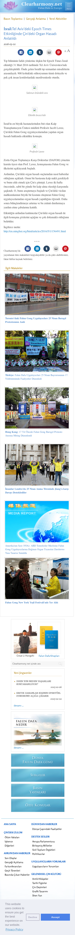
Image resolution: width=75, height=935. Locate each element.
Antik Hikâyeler (40, 878)
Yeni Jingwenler (23, 673)
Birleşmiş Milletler (42, 845)
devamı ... (19, 705)
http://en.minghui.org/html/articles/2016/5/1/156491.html (35, 231)
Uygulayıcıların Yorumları (45, 866)
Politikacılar (38, 853)
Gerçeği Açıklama (14, 862)
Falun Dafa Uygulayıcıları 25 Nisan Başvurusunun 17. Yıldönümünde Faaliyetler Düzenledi (36, 376)
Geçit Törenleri (12, 870)
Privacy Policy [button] (14, 929)
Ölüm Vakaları (12, 837)
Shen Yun (37, 895)
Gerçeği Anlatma (36, 18)
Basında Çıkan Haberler (17, 874)
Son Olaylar (11, 858)
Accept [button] (55, 917)
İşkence (9, 841)
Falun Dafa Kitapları (49, 655)
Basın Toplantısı (13, 18)
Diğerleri (9, 845)
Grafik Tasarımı (40, 891)
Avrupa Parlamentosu (43, 841)
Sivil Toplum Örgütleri (43, 849)
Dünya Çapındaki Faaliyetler (47, 828)
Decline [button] (32, 917)
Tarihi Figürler (39, 882)
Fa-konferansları (13, 866)
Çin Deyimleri (39, 887)
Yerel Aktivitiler (58, 18)
